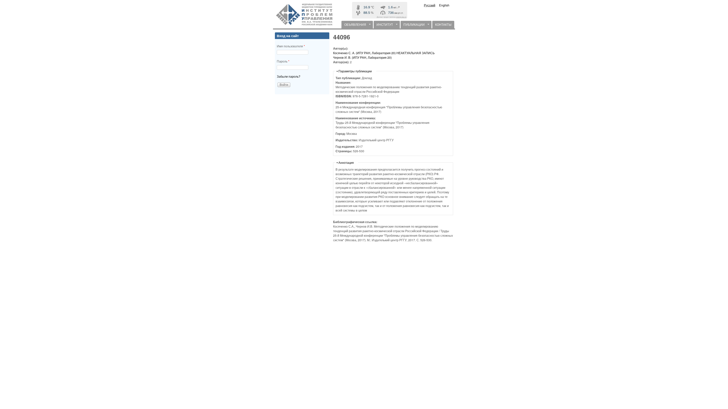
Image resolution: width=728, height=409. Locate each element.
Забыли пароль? (288, 76)
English (444, 5)
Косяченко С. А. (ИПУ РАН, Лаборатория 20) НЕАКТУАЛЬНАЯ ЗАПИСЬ (384, 53)
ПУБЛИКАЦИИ (413, 25)
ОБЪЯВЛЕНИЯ (353, 25)
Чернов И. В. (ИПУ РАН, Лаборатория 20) (362, 57)
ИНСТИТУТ (383, 25)
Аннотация (346, 162)
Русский (429, 5)
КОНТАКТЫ (443, 24)
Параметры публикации (355, 71)
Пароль (283, 61)
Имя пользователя (291, 46)
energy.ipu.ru (401, 17)
